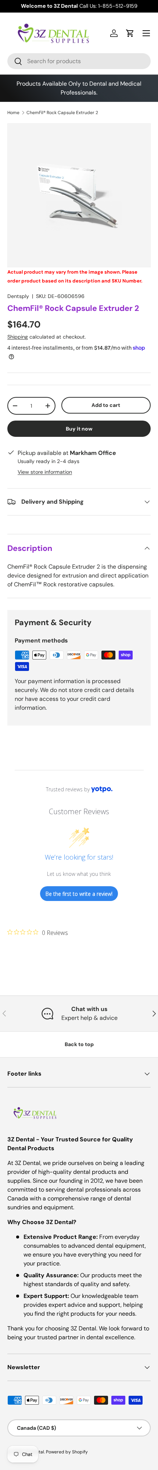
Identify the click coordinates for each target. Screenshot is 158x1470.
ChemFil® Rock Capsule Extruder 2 (62, 112)
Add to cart (105, 405)
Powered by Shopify (67, 1452)
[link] (37, 932)
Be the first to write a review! (79, 893)
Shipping (17, 336)
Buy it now (79, 428)
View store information (45, 472)
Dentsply (18, 296)
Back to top (79, 1044)
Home (13, 112)
